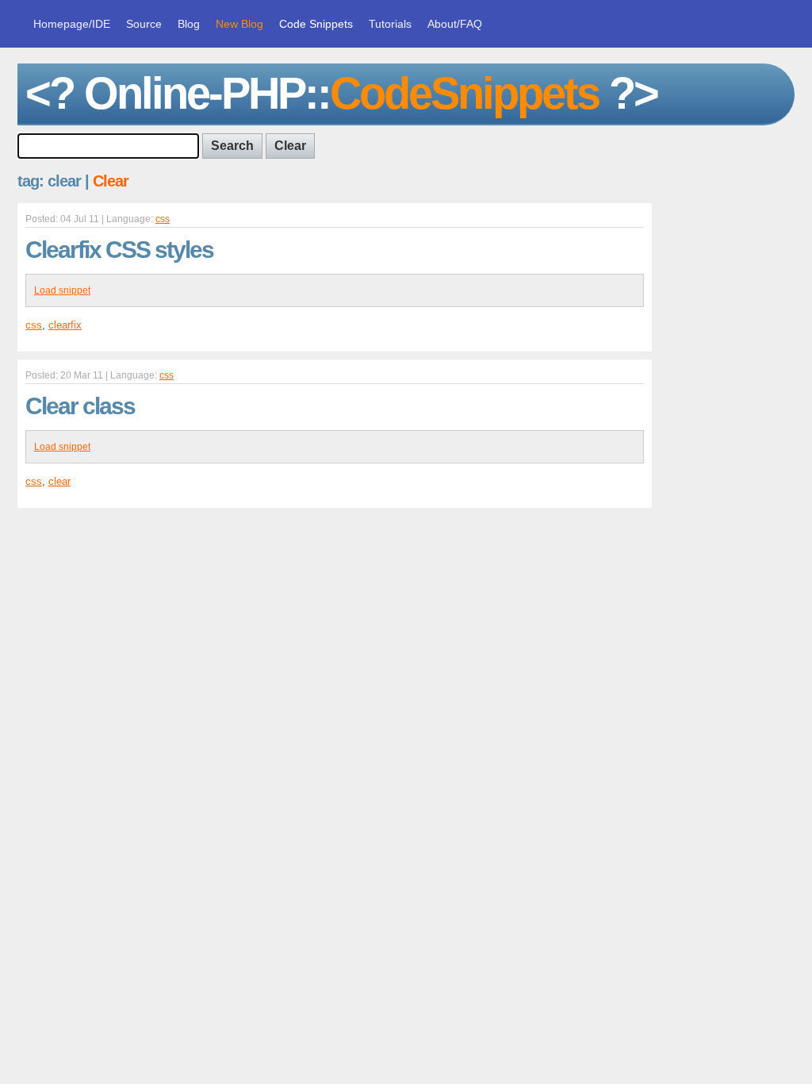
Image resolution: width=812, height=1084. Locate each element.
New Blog (239, 23)
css (162, 219)
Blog (189, 23)
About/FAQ (454, 23)
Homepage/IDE (71, 23)
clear (59, 481)
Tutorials (390, 23)
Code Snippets (316, 23)
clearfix (65, 325)
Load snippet (62, 290)
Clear (110, 181)
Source (144, 23)
